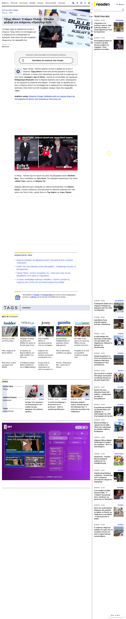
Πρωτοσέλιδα (51, 3)
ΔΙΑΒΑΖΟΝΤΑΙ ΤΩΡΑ (23, 255)
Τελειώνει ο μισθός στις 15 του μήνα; (8, 340)
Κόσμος (41, 3)
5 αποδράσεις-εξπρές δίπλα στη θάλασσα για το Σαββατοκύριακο (28, 365)
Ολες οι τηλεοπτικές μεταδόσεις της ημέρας (63, 352)
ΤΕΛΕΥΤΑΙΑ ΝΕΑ (101, 16)
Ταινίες (5, 389)
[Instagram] (81, 3)
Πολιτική (14, 3)
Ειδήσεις (5, 3)
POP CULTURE (7, 10)
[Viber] (92, 43)
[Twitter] (85, 3)
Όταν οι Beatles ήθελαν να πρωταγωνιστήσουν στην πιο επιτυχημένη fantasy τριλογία (45, 342)
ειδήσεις (34, 297)
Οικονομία (23, 3)
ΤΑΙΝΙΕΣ (15, 10)
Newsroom (7, 400)
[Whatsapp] (92, 39)
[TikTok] (89, 3)
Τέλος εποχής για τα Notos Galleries (8, 352)
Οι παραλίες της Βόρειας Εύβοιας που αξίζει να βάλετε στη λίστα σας (27, 354)
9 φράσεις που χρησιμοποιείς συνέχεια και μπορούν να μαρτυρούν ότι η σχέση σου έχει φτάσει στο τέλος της (45, 354)
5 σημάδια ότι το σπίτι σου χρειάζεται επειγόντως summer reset (81, 354)
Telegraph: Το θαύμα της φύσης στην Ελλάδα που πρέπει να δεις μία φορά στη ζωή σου (27, 342)
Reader (36, 295)
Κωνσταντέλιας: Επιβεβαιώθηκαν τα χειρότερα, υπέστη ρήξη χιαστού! (62, 342)
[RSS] (73, 3)
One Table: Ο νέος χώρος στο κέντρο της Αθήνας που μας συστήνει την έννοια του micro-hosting (81, 342)
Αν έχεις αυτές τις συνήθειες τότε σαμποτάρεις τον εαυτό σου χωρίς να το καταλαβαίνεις (45, 366)
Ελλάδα (33, 3)
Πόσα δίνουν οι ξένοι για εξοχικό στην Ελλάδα (9, 365)
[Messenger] (92, 35)
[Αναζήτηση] (123, 10)
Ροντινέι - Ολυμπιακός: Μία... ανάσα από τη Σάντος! (64, 365)
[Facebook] (77, 3)
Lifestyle (61, 3)
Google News (48, 295)
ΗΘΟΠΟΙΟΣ (27, 308)
